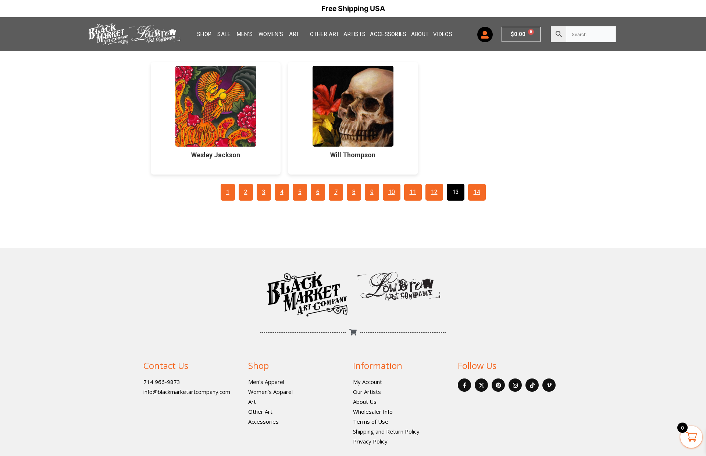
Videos (442, 34)
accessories (388, 34)
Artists (354, 34)
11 (413, 191)
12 (434, 191)
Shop (258, 365)
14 (477, 191)
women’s (270, 34)
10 (391, 191)
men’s (245, 34)
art (294, 34)
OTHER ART (324, 34)
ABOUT (420, 34)
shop (204, 34)
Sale (224, 34)
